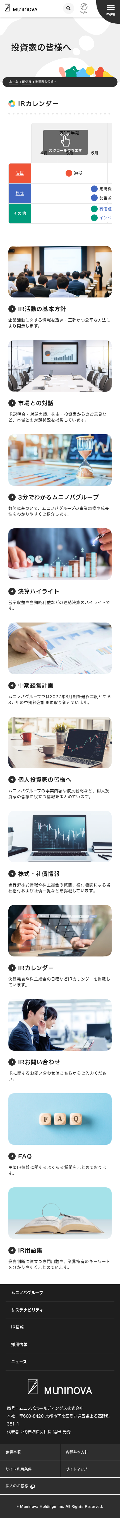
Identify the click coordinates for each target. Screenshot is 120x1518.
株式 (20, 193)
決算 (20, 173)
